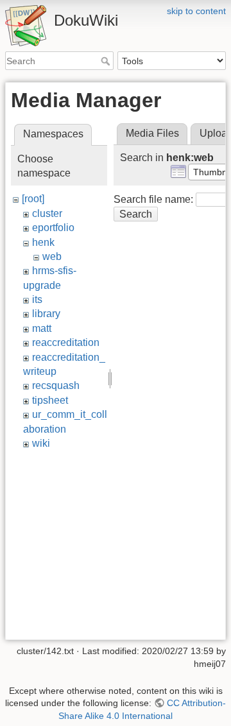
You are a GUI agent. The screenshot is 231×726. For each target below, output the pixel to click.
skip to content (196, 11)
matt (41, 328)
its (37, 299)
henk (43, 242)
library (46, 313)
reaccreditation (65, 342)
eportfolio (53, 227)
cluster (47, 213)
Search (107, 60)
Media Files (152, 133)
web (52, 256)
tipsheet (50, 400)
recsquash (56, 385)
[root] (33, 198)
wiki (41, 443)
